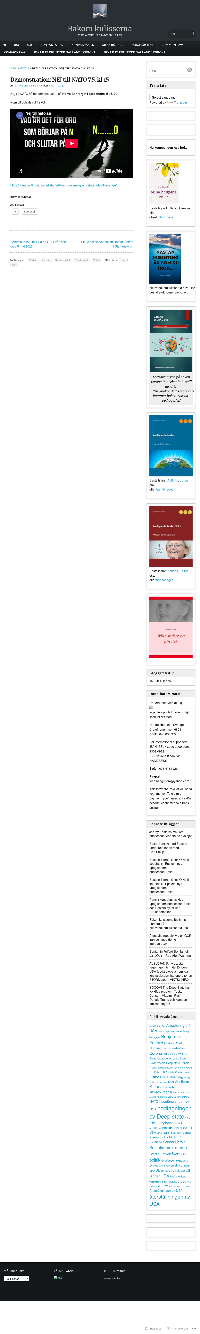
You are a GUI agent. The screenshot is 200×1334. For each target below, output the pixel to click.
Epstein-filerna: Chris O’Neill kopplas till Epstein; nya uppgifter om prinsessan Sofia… (169, 865)
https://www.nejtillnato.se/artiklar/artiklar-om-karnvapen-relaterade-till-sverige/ (63, 185)
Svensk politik (62, 260)
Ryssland (155, 1142)
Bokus (183, 480)
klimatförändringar (179, 1092)
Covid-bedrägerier (160, 1058)
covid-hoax (179, 1058)
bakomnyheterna (28, 85)
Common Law (172, 45)
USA (164, 1176)
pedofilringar (155, 1128)
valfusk (173, 1181)
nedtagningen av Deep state (170, 1112)
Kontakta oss (51, 45)
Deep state (173, 1062)
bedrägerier (154, 1037)
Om (16, 45)
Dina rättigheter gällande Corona (65, 52)
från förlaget (166, 217)
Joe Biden (182, 1081)
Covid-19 (181, 1053)
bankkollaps (164, 1031)
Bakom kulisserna (100, 28)
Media (24, 68)
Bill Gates (169, 1043)
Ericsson (169, 1067)
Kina (152, 1086)
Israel (170, 1081)
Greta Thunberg (171, 1077)
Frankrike (170, 1072)
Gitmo (154, 1076)
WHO (161, 1186)
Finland (157, 1072)
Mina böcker (113, 45)
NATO (154, 1101)
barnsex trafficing (180, 1031)
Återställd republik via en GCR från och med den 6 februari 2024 (170, 939)
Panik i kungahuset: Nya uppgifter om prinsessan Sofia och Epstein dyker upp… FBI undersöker (170, 905)
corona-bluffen (176, 1048)
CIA (164, 1048)
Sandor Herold (174, 1141)
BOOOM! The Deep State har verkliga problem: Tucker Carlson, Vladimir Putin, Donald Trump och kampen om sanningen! (169, 995)
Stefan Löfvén (160, 1153)
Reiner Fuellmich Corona (177, 1132)
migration (162, 1096)
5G (151, 1025)
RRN (177, 1137)
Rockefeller (154, 1137)
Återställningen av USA (166, 1190)
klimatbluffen (159, 1091)
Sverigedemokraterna (174, 1160)
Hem (13, 68)
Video (96, 260)
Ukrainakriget (176, 1170)
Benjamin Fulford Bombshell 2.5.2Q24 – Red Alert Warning (170, 953)
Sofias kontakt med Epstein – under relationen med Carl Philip (169, 847)
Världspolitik (81, 260)
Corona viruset (162, 1053)
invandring (162, 1081)
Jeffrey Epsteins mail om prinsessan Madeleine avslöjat (170, 834)
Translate (180, 102)
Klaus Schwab (165, 1087)
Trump (186, 1165)
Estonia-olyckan (183, 1067)
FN (163, 1072)
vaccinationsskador (158, 1181)
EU (151, 1071)
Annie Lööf (159, 1026)
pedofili (177, 1123)
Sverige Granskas (159, 1165)
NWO (187, 1117)
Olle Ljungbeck (161, 1122)
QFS (159, 1132)
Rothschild (167, 1137)
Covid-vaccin (157, 1063)
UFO (152, 1170)
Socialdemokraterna (168, 1147)
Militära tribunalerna (179, 1097)
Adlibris (172, 480)
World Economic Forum (178, 1186)
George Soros (182, 1072)
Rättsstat (45, 260)
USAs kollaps (178, 1176)
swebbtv (176, 1165)
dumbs (161, 1067)
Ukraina (161, 1170)
